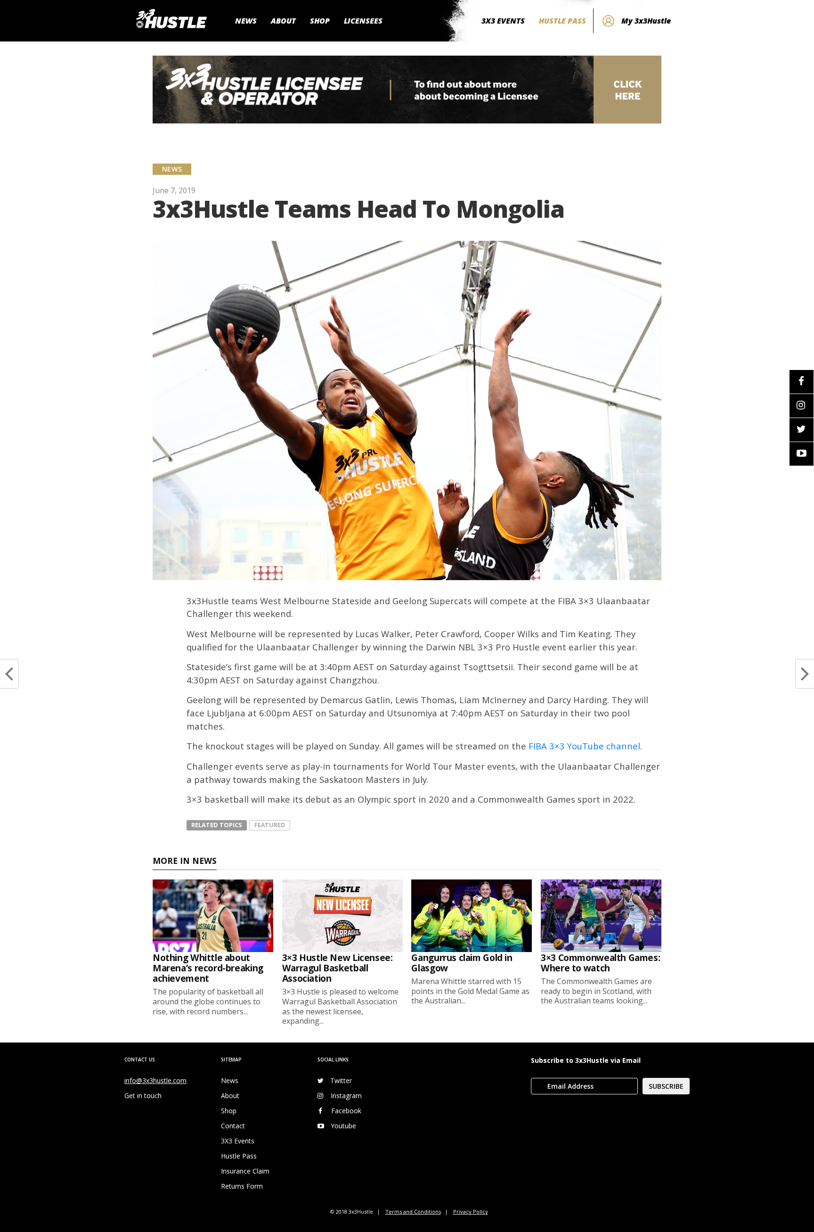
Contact (233, 1125)
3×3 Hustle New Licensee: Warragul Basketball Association (337, 968)
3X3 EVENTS (503, 21)
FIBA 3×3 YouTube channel (584, 746)
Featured (269, 825)
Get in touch (143, 1095)
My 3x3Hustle (646, 21)
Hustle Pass (239, 1155)
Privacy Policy (470, 1211)
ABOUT (283, 21)
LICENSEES (363, 21)
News (229, 1080)
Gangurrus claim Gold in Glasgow (461, 962)
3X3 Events (237, 1140)
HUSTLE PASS (562, 21)
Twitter (341, 1080)
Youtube (343, 1125)
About (230, 1095)
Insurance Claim (245, 1170)
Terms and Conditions (413, 1211)
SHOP (320, 21)
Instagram (346, 1095)
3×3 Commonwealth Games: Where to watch (600, 962)
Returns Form (242, 1186)
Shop (228, 1110)
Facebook (346, 1110)
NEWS (246, 21)
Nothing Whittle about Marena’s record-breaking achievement (208, 968)
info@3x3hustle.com (155, 1080)
